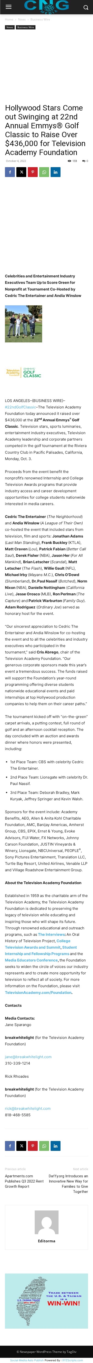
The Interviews (51, 934)
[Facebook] (10, 172)
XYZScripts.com (72, 1360)
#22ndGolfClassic (20, 407)
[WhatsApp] (44, 172)
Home (9, 19)
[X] (21, 172)
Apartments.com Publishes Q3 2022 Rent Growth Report (24, 1181)
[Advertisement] (46, 67)
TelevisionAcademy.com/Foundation (38, 992)
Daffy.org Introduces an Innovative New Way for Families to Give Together (68, 1184)
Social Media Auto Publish (27, 1360)
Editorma (46, 1240)
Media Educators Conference (31, 960)
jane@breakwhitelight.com (28, 1056)
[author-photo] (47, 1234)
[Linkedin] (56, 172)
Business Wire (40, 19)
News (22, 19)
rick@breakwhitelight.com (28, 1108)
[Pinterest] (33, 172)
